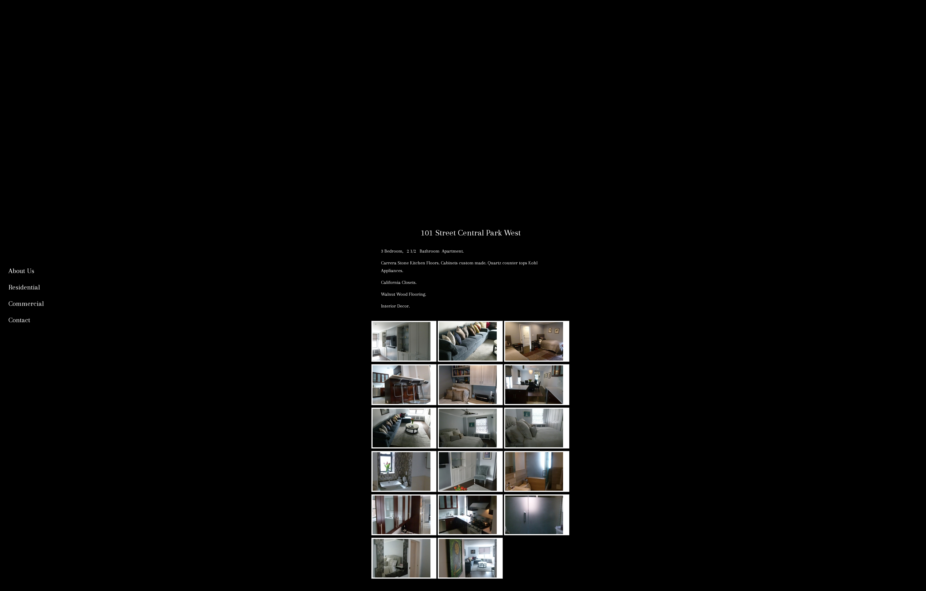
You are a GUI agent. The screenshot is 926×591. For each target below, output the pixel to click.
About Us (21, 271)
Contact (19, 320)
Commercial (26, 304)
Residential (24, 287)
